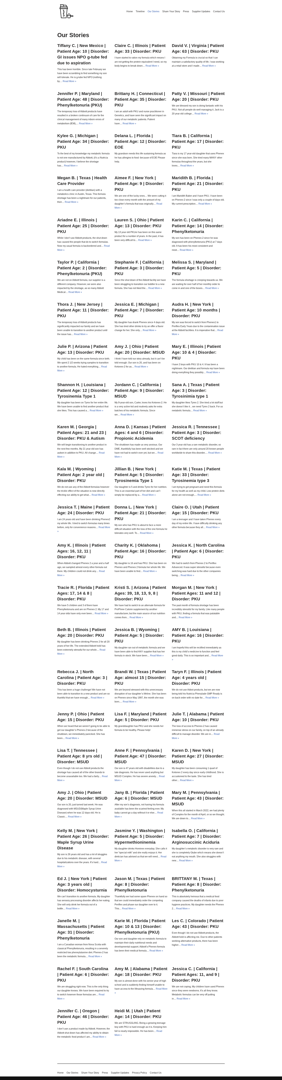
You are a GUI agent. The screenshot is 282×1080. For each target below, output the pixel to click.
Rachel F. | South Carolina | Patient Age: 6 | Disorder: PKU (83, 974)
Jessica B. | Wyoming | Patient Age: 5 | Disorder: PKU (139, 635)
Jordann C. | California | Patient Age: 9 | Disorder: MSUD (139, 390)
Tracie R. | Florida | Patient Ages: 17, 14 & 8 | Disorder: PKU (83, 593)
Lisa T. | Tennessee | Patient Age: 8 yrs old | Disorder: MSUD (79, 756)
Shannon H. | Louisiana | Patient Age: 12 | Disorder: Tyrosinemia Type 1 (83, 390)
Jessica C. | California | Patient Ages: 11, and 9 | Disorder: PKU (195, 974)
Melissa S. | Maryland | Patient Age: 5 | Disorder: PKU (196, 268)
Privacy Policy (139, 1072)
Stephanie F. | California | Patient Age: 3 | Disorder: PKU (139, 268)
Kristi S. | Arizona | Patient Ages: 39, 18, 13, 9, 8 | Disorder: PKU (140, 593)
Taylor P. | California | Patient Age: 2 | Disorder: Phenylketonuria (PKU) (82, 268)
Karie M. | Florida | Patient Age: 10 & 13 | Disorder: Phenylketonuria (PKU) (140, 926)
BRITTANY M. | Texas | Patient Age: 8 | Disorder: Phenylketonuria (196, 884)
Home (129, 11)
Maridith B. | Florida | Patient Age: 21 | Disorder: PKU (198, 184)
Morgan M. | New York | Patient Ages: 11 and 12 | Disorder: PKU (196, 593)
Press (186, 11)
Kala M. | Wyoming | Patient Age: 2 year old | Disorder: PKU (80, 475)
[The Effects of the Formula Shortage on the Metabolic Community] (66, 11)
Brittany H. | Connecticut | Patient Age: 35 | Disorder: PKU (140, 99)
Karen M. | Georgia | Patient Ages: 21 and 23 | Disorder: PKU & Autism (81, 433)
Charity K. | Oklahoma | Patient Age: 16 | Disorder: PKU (140, 551)
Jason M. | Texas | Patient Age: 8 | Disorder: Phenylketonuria (140, 884)
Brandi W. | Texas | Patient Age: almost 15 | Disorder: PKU (140, 677)
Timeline (140, 11)
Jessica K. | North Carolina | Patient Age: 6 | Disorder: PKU (198, 551)
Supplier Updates (201, 11)
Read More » (69, 81)
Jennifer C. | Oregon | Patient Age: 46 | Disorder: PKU (83, 1017)
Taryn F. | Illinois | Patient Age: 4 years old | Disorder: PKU (196, 677)
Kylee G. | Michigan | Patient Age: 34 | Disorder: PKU (83, 141)
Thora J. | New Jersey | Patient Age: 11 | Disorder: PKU (83, 310)
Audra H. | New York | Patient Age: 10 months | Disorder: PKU (196, 310)
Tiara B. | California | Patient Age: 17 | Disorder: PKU (198, 141)
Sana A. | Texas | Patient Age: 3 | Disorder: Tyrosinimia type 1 (195, 390)
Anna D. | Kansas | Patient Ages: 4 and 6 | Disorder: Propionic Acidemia (140, 433)
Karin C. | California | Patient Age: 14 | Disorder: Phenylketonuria (198, 226)
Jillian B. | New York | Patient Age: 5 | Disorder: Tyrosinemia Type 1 (139, 475)
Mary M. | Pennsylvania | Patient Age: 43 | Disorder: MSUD (198, 798)
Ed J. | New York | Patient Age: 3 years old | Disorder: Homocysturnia (82, 884)
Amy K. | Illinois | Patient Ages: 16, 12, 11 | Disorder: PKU (81, 551)
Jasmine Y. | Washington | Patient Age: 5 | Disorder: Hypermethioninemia (140, 836)
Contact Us (219, 11)
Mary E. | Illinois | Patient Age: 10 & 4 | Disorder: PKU (196, 352)
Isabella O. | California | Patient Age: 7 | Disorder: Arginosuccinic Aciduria (196, 836)
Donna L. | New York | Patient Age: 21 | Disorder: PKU (140, 513)
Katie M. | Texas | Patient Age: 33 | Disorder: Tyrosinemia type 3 (196, 475)
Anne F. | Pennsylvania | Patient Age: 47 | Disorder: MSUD (140, 756)
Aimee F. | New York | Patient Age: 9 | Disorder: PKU (139, 184)
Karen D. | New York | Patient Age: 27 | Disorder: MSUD (198, 756)
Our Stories (153, 11)
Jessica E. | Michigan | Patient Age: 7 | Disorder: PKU (139, 310)
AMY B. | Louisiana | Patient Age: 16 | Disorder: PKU (198, 635)
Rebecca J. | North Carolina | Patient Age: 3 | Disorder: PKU (82, 677)
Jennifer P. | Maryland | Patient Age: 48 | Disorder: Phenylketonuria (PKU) (83, 99)
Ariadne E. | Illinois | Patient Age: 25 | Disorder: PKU (83, 226)
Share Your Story (171, 11)
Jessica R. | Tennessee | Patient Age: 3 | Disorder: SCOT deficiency (196, 433)
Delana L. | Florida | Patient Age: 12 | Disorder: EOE (140, 141)
